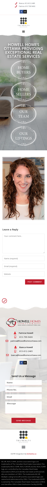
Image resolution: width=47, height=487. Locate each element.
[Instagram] (25, 11)
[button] (23, 31)
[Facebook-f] (21, 11)
